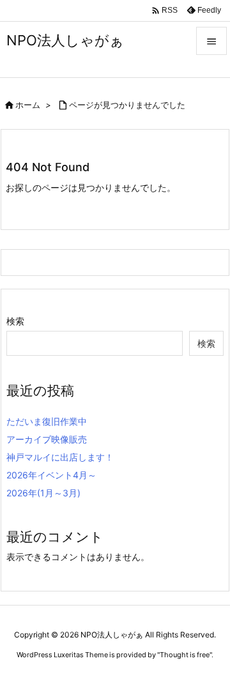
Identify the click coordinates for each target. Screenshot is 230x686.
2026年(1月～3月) (43, 492)
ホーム (27, 105)
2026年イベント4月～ (51, 474)
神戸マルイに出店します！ (60, 457)
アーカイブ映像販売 (46, 439)
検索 (15, 321)
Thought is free (185, 654)
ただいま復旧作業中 (46, 421)
